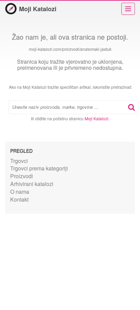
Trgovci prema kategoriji (39, 168)
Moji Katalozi (37, 8)
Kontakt (19, 199)
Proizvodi (21, 176)
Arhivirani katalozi (31, 184)
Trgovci (19, 161)
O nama (19, 191)
